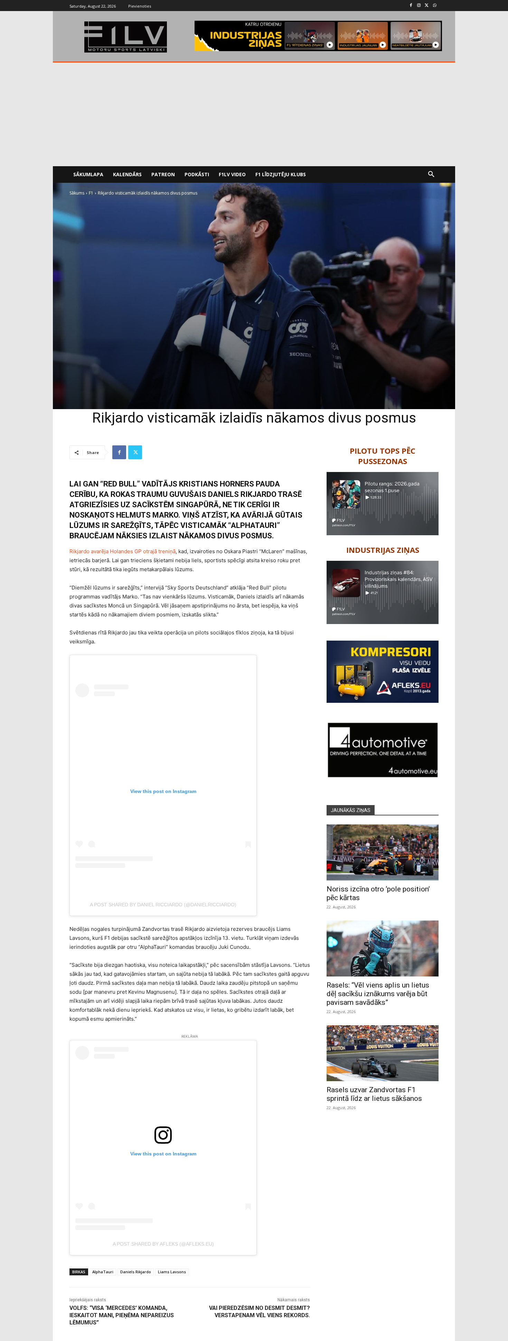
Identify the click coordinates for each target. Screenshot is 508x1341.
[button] (431, 174)
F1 (91, 193)
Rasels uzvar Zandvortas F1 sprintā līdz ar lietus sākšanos (374, 1094)
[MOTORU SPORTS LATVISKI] (125, 37)
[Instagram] (419, 6)
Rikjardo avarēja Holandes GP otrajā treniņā (122, 551)
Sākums (76, 193)
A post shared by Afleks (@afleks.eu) (163, 1244)
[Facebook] (411, 6)
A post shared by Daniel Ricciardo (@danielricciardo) (163, 904)
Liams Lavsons (172, 1271)
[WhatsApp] (435, 6)
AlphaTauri (102, 1271)
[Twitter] (427, 6)
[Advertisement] (254, 114)
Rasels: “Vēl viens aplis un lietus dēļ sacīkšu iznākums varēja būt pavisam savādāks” (378, 994)
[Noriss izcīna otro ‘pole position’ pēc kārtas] (383, 852)
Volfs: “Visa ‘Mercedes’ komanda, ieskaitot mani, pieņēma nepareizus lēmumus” (121, 1315)
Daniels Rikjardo (135, 1271)
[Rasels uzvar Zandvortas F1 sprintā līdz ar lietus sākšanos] (383, 1053)
